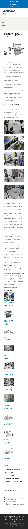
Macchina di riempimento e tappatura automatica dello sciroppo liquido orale (8, 407)
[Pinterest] (11, 14)
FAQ (14, 6)
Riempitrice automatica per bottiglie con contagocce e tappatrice (8, 322)
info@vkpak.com (15, 4)
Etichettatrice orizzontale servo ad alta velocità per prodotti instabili (8, 441)
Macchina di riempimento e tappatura (12, 478)
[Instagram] (16, 14)
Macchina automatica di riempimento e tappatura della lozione (9, 458)
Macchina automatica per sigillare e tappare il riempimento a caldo (8, 389)
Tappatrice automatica (9, 472)
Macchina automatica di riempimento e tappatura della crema (9, 373)
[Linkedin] (8, 14)
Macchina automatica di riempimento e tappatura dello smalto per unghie (9, 304)
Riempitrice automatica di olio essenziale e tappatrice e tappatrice (8, 339)
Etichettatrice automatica (10, 475)
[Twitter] (13, 14)
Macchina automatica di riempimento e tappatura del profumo (9, 425)
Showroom (14, 526)
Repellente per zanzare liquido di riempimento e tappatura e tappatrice (8, 356)
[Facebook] (3, 14)
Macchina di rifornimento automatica (12, 469)
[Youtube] (6, 14)
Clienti (18, 6)
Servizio (9, 6)
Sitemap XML (19, 525)
